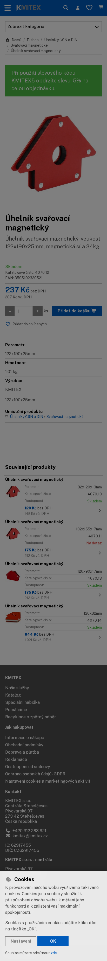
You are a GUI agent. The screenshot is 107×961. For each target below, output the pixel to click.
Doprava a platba (22, 752)
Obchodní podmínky (24, 744)
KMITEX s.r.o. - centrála (28, 859)
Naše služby (17, 687)
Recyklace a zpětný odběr (30, 716)
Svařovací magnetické (29, 45)
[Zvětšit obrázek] (53, 155)
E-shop (33, 40)
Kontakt (13, 791)
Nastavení (21, 941)
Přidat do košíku (74, 310)
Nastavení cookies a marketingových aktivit (47, 781)
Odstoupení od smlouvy (27, 766)
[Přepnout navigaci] (7, 8)
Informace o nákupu (24, 737)
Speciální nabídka (22, 702)
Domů (16, 40)
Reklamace (16, 759)
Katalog (13, 695)
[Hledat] (66, 8)
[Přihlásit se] (77, 8)
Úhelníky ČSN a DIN (60, 40)
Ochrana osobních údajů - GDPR (35, 773)
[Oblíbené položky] (89, 8)
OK (53, 941)
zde (54, 953)
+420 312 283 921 (28, 830)
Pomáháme (16, 709)
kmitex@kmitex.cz (29, 835)
